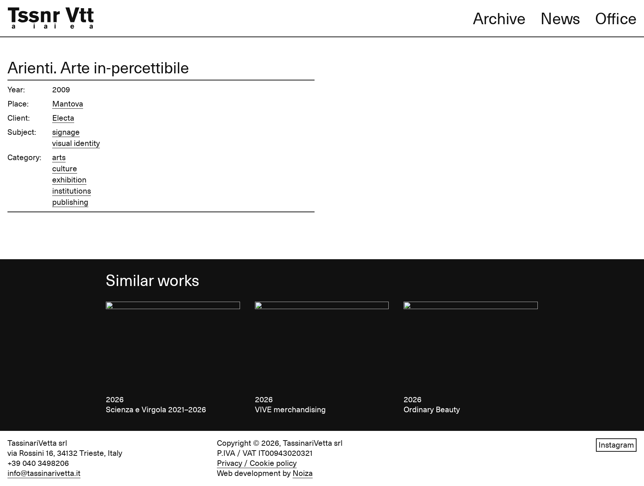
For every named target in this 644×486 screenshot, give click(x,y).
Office (616, 18)
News (560, 18)
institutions (71, 191)
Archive (499, 18)
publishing (70, 202)
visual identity (76, 143)
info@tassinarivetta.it (43, 473)
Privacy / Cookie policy (257, 463)
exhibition (69, 180)
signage (66, 132)
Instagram (616, 445)
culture (64, 169)
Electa (63, 118)
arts (59, 157)
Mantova (67, 104)
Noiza (303, 473)
